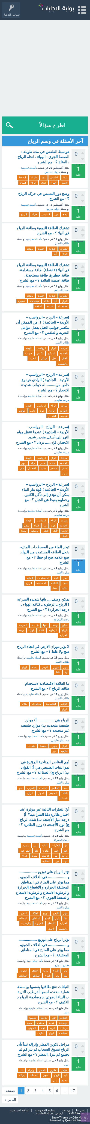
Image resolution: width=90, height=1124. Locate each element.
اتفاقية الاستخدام (19, 1110)
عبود (66, 1012)
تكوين (53, 1070)
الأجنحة (45, 855)
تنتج (54, 1017)
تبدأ (21, 1070)
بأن (65, 1075)
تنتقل (42, 463)
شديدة (63, 416)
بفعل (54, 358)
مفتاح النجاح (62, 965)
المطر (42, 1070)
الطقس (54, 177)
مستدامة (34, 301)
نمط (65, 177)
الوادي (51, 410)
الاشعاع (51, 923)
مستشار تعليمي (60, 740)
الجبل (64, 358)
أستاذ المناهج (61, 290)
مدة (44, 177)
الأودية (29, 348)
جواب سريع (53, 208)
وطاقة (30, 248)
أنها (55, 253)
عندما (52, 463)
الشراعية (25, 850)
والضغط (63, 928)
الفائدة (38, 306)
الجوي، (23, 913)
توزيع (45, 913)
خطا (54, 588)
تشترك (63, 248)
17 (73, 1090)
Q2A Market (80, 1117)
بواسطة (63, 1023)
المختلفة (22, 918)
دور (56, 214)
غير (54, 751)
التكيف (40, 1033)
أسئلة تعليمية (28, 167)
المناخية (43, 788)
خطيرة (21, 301)
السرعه (23, 625)
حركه (34, 214)
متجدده (31, 746)
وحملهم (34, 530)
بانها (45, 625)
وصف (54, 625)
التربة (52, 1028)
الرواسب (41, 348)
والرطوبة (26, 923)
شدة (34, 855)
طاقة (46, 301)
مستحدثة (62, 306)
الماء (36, 525)
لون (65, 861)
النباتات (63, 1017)
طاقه (24, 704)
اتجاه (43, 182)
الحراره (63, 635)
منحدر (54, 468)
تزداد (64, 473)
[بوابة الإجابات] (56, 8)
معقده (40, 1023)
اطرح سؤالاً (52, 125)
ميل (55, 855)
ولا (66, 672)
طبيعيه (64, 751)
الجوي (64, 182)
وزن (57, 861)
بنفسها (32, 1017)
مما (65, 918)
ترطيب (63, 1028)
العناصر (55, 788)
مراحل (63, 1070)
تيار (45, 525)
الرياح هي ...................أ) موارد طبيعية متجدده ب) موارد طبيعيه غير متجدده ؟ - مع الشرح (45, 725)
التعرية (32, 358)
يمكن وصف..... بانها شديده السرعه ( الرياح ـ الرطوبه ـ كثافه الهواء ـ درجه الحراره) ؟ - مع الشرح (43, 604)
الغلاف (35, 913)
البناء (43, 1028)
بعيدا (23, 530)
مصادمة (63, 1033)
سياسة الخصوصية (45, 1110)
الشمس (46, 214)
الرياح (33, 182)
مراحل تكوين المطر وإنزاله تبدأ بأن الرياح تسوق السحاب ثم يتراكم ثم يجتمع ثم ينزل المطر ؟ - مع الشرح (43, 1049)
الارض (45, 667)
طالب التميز (62, 243)
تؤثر (65, 913)
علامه (64, 588)
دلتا (36, 850)
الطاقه (54, 583)
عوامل (44, 358)
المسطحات (43, 578)
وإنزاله (31, 1070)
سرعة (64, 348)
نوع (42, 410)
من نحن (65, 1110)
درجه (21, 630)
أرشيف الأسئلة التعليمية (49, 1113)
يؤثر (65, 667)
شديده (35, 625)
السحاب (34, 1075)
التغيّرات (56, 845)
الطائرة (46, 861)
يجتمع (64, 1080)
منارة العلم (63, 572)
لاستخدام (36, 704)
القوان (41, 793)
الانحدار (52, 416)
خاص (33, 410)
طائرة (46, 850)
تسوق (46, 1075)
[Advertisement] (45, 67)
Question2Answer (76, 1120)
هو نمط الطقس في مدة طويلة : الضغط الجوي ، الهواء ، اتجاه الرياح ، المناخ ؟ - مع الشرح (43, 156)
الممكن (51, 353)
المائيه (30, 578)
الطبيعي (53, 793)
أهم (65, 788)
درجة (64, 855)
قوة (53, 525)
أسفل (64, 468)
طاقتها (44, 1017)
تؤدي (64, 530)
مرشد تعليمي (52, 172)
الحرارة (39, 923)
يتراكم (22, 1075)
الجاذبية (63, 353)
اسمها (30, 1023)
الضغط (22, 177)
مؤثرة (26, 845)
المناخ (23, 182)
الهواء (53, 182)
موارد (54, 746)
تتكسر (40, 353)
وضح (65, 214)
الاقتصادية (51, 704)
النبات (64, 793)
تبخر (65, 578)
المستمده (41, 583)
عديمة (50, 306)
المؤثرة (31, 788)
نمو (20, 788)
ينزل (54, 1080)
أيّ (66, 845)
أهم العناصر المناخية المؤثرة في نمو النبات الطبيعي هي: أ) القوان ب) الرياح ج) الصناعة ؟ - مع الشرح (43, 767)
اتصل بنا (80, 1110)
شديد (43, 468)
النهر (23, 463)
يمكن (27, 525)
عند (65, 850)
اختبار (56, 850)
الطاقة (52, 248)
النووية (41, 248)
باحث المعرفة (61, 619)
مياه (33, 463)
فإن (22, 468)
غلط (58, 672)
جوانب (28, 353)
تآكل (55, 530)
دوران (56, 667)
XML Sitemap (77, 1113)
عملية (51, 1023)
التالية (44, 845)
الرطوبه (53, 630)
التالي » (10, 1099)
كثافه (41, 630)
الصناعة (63, 798)
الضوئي (32, 1028)
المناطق (36, 918)
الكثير (45, 530)
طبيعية (43, 746)
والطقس (62, 363)
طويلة (33, 177)
